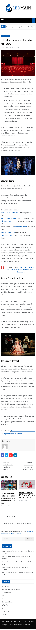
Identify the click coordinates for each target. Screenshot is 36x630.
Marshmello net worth (9, 218)
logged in (15, 523)
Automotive (5, 586)
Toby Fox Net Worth (8, 232)
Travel (4, 614)
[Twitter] (6, 455)
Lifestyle (5, 605)
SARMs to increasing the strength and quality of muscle (27, 466)
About (8, 621)
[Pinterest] (11, 455)
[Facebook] (2, 455)
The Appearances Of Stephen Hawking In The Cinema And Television (20, 269)
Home (4, 599)
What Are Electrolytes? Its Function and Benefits (8, 466)
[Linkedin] (15, 455)
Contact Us (14, 621)
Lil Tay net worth (7, 221)
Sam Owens (5, 47)
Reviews (4, 608)
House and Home (7, 602)
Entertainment (5, 36)
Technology (6, 611)
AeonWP (3, 625)
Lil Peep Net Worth (7, 235)
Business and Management (11, 589)
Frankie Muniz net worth (10, 213)
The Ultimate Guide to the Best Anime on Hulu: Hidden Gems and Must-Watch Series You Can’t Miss (8, 498)
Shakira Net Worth (20, 227)
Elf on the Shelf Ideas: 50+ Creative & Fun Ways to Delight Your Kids (27, 495)
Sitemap (31, 621)
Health (4, 596)
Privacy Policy (23, 621)
